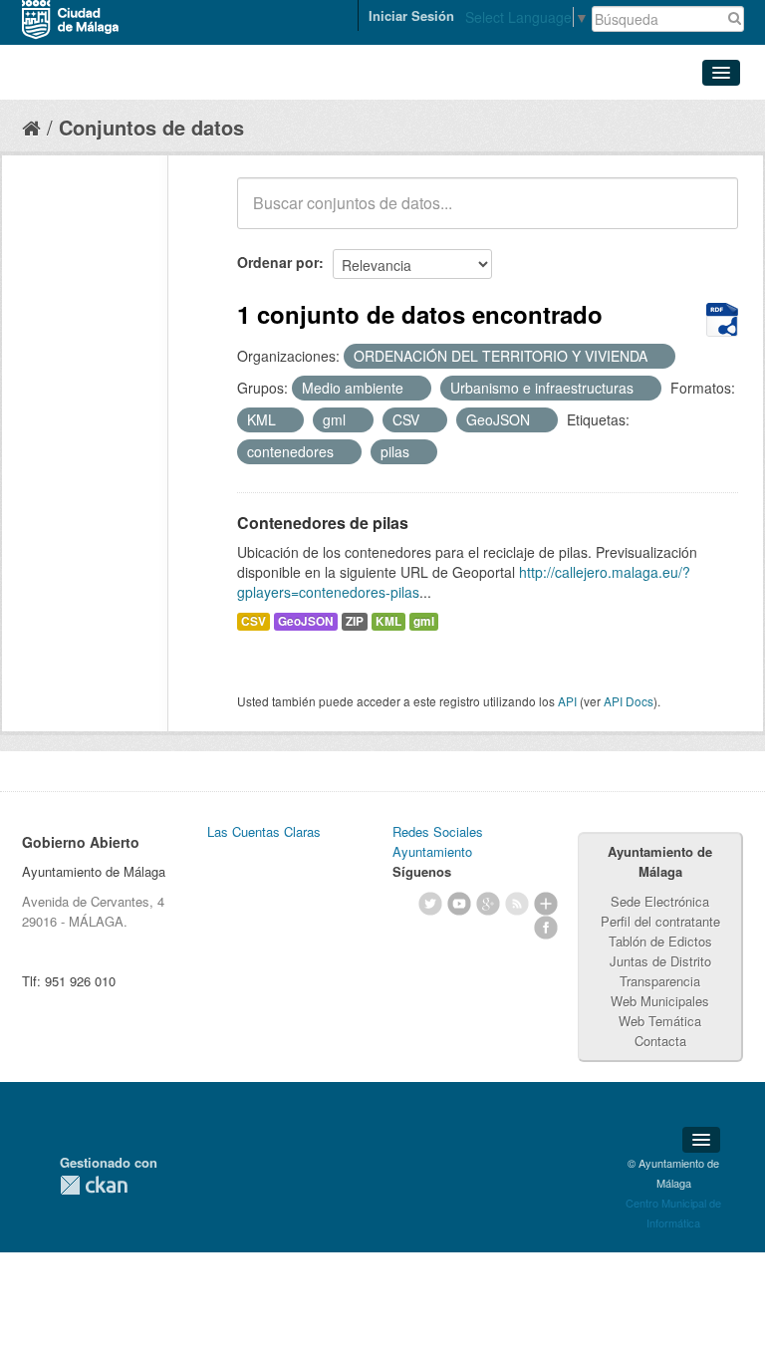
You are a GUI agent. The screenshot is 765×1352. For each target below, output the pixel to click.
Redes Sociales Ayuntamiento (437, 841)
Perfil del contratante (660, 921)
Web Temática (660, 1020)
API (567, 700)
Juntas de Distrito (660, 960)
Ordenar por (278, 262)
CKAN (94, 1185)
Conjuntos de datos (151, 127)
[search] (709, 214)
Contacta (660, 1040)
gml (423, 621)
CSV (253, 621)
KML (388, 621)
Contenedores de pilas (322, 522)
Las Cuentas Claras (264, 831)
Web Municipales (660, 1000)
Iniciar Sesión (411, 15)
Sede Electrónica (660, 901)
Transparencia (660, 980)
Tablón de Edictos (660, 941)
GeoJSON (306, 621)
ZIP (355, 621)
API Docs (628, 700)
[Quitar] (658, 357)
